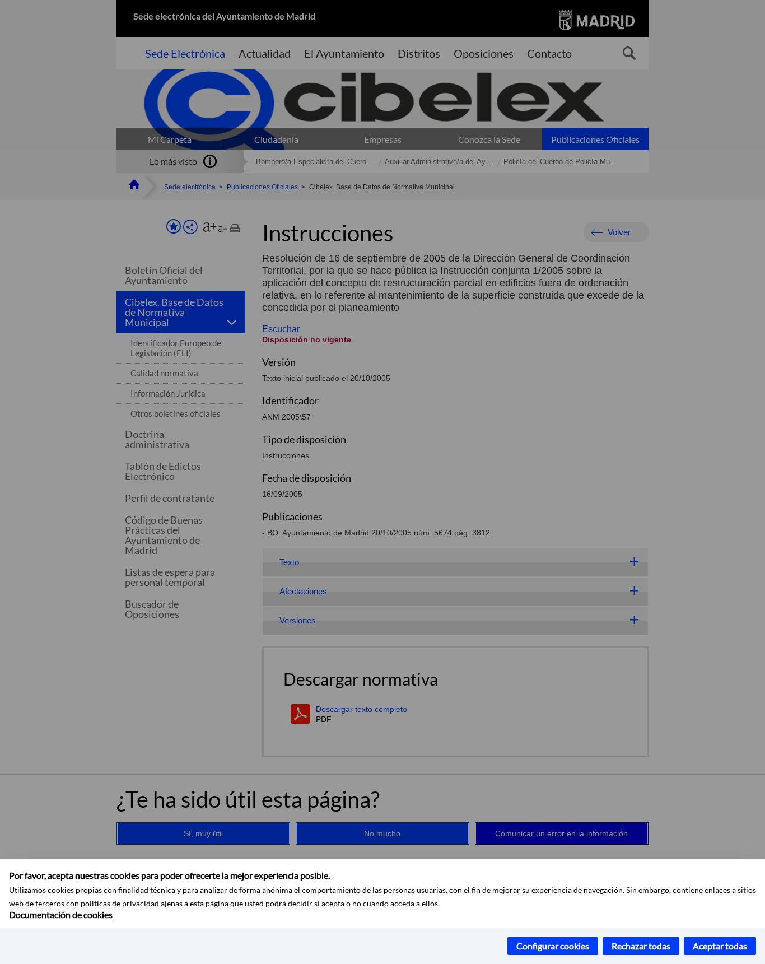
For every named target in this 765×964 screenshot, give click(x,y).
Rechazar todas (641, 945)
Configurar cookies (552, 945)
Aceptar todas (720, 945)
